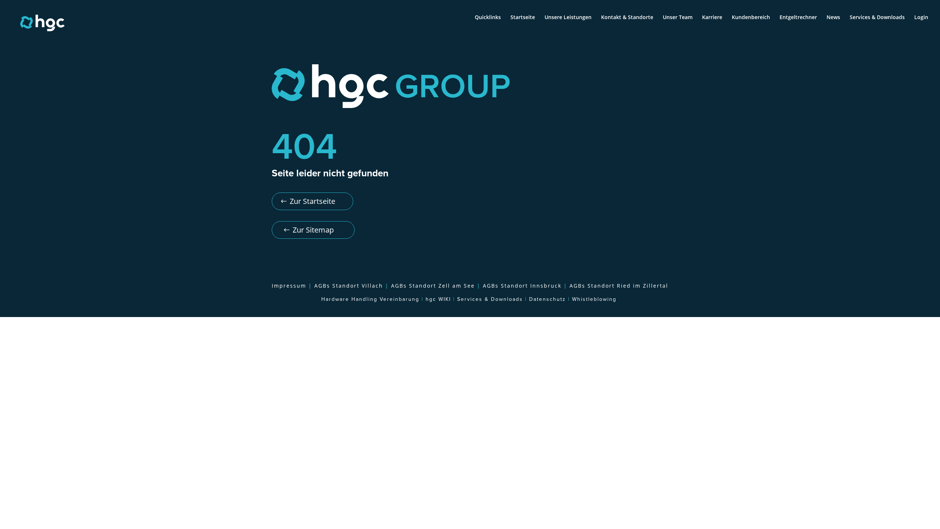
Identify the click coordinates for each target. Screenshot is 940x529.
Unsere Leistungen (568, 18)
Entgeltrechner (798, 18)
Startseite (522, 18)
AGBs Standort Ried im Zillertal (619, 285)
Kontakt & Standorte (627, 18)
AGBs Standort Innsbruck (522, 285)
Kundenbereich (751, 18)
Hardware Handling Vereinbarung (370, 299)
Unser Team (678, 18)
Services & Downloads (877, 18)
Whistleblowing (594, 299)
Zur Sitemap (313, 230)
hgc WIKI (438, 299)
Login (921, 18)
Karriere (712, 18)
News (833, 18)
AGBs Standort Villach (348, 285)
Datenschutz (547, 299)
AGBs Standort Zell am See (433, 285)
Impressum (290, 285)
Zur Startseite (312, 201)
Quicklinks (488, 18)
